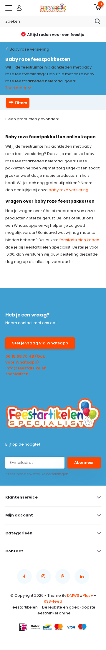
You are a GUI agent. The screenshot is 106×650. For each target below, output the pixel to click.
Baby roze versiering (29, 49)
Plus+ (88, 595)
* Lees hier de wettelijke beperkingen (36, 473)
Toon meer (16, 88)
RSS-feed (53, 601)
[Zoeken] (98, 21)
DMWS (73, 595)
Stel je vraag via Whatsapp (40, 343)
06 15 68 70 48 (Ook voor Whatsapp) (25, 359)
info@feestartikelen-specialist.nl (27, 371)
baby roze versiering (68, 190)
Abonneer (84, 462)
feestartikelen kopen (79, 240)
